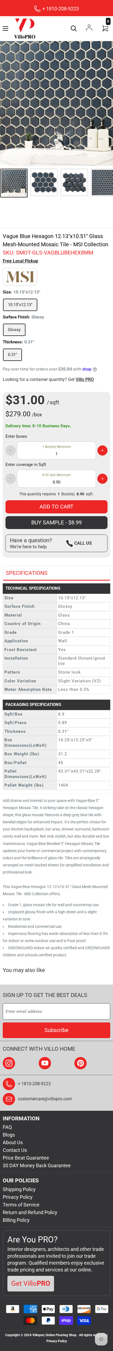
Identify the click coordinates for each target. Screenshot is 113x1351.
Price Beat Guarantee (26, 1158)
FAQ (7, 1127)
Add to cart (56, 506)
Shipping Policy (19, 1189)
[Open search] (74, 29)
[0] (105, 28)
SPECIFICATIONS (26, 573)
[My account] (89, 28)
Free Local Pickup (20, 261)
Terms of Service (21, 1205)
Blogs (9, 1135)
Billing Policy (16, 1220)
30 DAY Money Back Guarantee (37, 1165)
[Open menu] (5, 28)
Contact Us (15, 1150)
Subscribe (56, 1030)
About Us (13, 1142)
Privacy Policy (18, 1197)
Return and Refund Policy (30, 1212)
